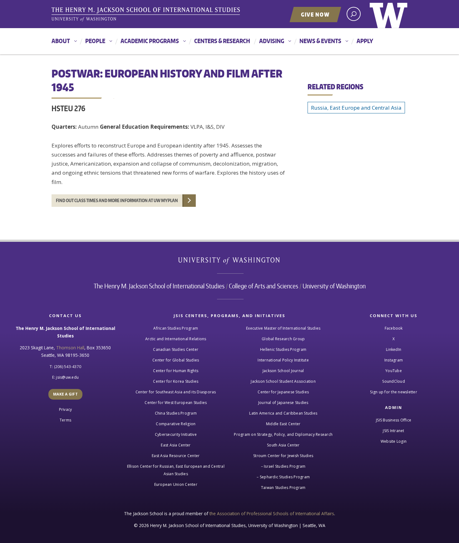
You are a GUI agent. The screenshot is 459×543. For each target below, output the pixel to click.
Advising (271, 41)
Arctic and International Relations (175, 338)
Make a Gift (65, 394)
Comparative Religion (175, 423)
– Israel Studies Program (283, 466)
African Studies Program (175, 328)
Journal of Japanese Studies (283, 402)
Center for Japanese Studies (283, 392)
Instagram (393, 360)
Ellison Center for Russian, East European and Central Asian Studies (176, 470)
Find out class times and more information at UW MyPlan (117, 200)
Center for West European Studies (176, 402)
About (61, 41)
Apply (365, 41)
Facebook (394, 328)
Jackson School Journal (283, 370)
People (95, 41)
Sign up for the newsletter (393, 392)
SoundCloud (393, 381)
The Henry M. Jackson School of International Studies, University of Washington (147, 14)
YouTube (393, 370)
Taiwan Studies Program (283, 487)
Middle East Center (283, 423)
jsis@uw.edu (67, 377)
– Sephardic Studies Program (283, 477)
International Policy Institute (283, 360)
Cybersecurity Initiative (176, 434)
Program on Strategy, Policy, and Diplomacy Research (283, 434)
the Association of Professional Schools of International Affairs (272, 513)
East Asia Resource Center (176, 455)
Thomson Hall (70, 348)
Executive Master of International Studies (283, 328)
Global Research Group (283, 338)
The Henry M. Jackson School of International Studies (159, 286)
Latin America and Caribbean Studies (283, 413)
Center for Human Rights (175, 370)
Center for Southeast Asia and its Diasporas (176, 392)
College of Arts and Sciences (263, 286)
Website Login (394, 441)
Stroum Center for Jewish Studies (283, 455)
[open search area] (354, 14)
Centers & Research (222, 41)
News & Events (320, 41)
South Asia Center (283, 445)
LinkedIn (393, 349)
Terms (65, 420)
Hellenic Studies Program (283, 349)
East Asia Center (175, 445)
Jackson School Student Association (283, 381)
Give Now (315, 14)
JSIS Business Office (393, 420)
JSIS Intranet (393, 430)
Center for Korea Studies (175, 381)
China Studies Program (176, 413)
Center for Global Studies (175, 360)
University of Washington (388, 14)
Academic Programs (150, 41)
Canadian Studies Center (175, 349)
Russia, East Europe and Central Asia (356, 107)
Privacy (65, 409)
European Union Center (175, 484)
